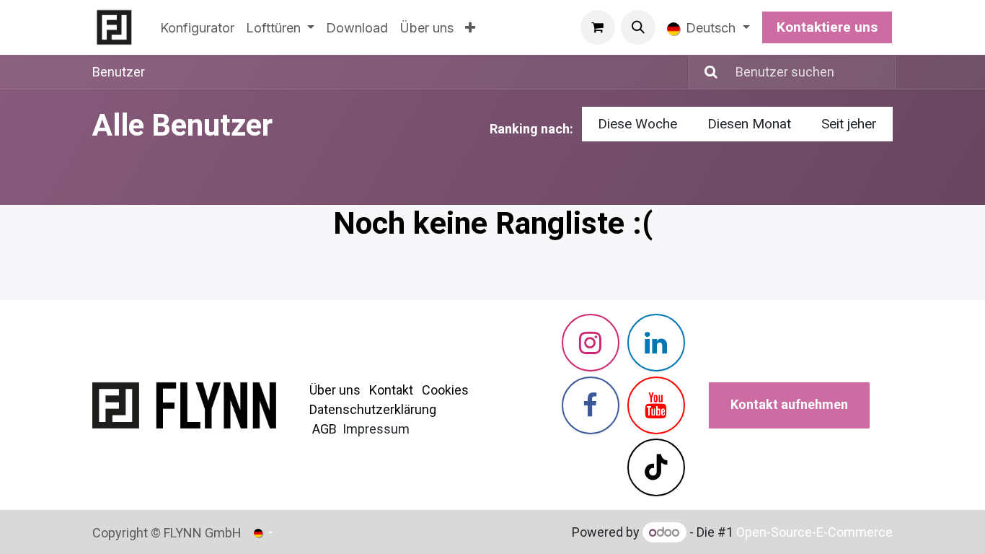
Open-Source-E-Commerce (814, 532)
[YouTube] (656, 405)
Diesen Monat (749, 123)
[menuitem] (197, 27)
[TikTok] (656, 467)
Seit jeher (849, 123)
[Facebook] (590, 405)
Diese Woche (637, 123)
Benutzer (118, 71)
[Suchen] (705, 72)
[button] (638, 27)
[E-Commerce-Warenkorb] (597, 27)
